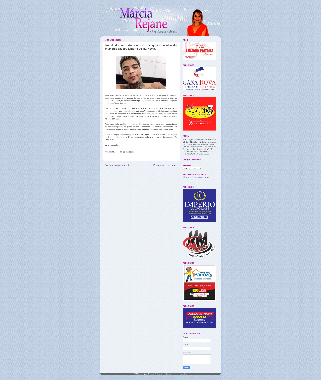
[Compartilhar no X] (127, 152)
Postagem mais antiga (165, 165)
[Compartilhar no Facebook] (130, 152)
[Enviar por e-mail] (121, 152)
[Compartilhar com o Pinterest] (132, 152)
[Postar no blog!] (124, 152)
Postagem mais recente (117, 165)
